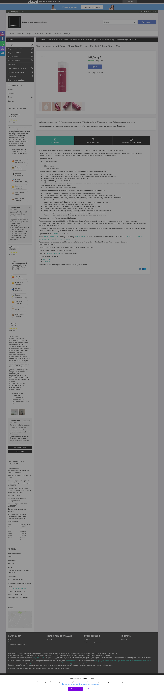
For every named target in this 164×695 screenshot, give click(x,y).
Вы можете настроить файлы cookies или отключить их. (81, 684)
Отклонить (91, 689)
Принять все (75, 689)
